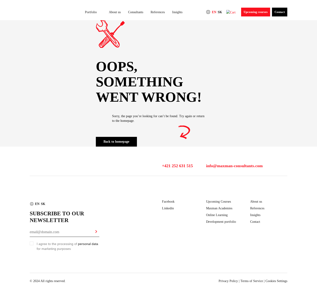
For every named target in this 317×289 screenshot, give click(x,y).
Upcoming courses (256, 12)
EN (214, 12)
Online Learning (217, 215)
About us (115, 12)
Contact (280, 12)
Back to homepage (116, 141)
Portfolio (91, 12)
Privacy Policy (228, 281)
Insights (177, 12)
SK (220, 12)
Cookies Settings (276, 281)
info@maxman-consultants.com (234, 165)
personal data (88, 244)
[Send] (96, 232)
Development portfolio (221, 221)
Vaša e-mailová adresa (41, 230)
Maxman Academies (219, 208)
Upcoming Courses (218, 201)
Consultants (135, 12)
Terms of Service (251, 281)
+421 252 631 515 (177, 165)
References (158, 12)
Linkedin (168, 208)
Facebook (168, 201)
